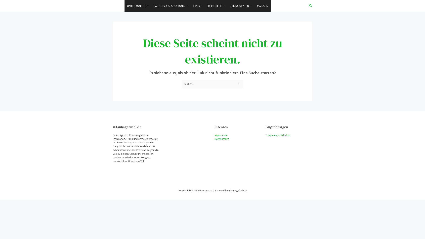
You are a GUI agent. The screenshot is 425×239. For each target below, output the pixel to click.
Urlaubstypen (239, 5)
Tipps (196, 5)
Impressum (221, 135)
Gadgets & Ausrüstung (169, 5)
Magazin (262, 5)
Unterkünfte (136, 5)
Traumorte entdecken (277, 135)
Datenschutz (221, 138)
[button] (146, 6)
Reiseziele (214, 5)
